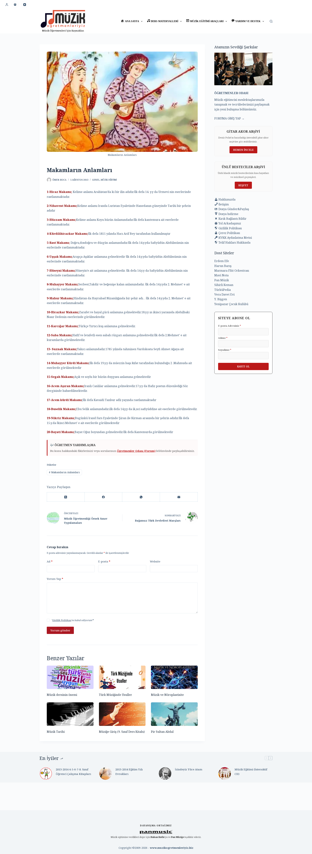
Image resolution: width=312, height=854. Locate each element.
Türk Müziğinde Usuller (115, 695)
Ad (50, 561)
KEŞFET (243, 185)
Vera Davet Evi (224, 294)
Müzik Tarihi (56, 732)
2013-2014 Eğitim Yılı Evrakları (129, 771)
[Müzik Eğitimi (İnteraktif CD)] (224, 773)
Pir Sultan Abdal (162, 732)
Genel (96, 179)
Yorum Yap (55, 579)
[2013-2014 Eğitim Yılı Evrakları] (105, 773)
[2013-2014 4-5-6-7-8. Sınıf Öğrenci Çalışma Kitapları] (46, 773)
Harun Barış (222, 266)
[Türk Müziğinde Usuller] (122, 677)
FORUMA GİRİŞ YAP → (229, 118)
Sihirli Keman (223, 285)
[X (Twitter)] (66, 497)
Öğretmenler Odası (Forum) (136, 451)
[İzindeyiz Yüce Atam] (165, 773)
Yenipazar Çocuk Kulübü (231, 304)
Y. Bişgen (220, 299)
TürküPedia (222, 290)
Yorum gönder (60, 630)
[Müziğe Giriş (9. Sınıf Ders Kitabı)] (122, 714)
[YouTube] (24, 4)
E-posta (104, 561)
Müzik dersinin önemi (62, 695)
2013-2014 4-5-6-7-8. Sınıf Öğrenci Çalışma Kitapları (73, 771)
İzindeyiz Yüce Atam (188, 769)
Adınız (223, 338)
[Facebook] (103, 497)
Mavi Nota (221, 275)
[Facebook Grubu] (15, 4)
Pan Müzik (221, 280)
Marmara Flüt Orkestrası (231, 271)
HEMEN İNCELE (243, 149)
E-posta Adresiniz (229, 325)
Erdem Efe (221, 261)
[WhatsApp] (141, 497)
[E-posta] (179, 497)
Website (155, 561)
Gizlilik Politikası (61, 620)
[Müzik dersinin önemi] (70, 677)
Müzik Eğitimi (109, 179)
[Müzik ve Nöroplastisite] (174, 677)
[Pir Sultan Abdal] (174, 714)
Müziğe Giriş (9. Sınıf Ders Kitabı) (122, 732)
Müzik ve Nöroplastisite (167, 695)
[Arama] (271, 21)
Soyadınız (224, 349)
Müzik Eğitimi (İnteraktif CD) (251, 771)
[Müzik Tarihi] (70, 714)
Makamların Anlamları (64, 472)
